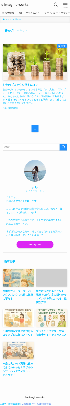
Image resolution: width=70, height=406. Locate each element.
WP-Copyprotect (41, 403)
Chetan (26, 403)
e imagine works (15, 4)
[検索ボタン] (56, 4)
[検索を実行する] (63, 147)
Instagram (35, 244)
